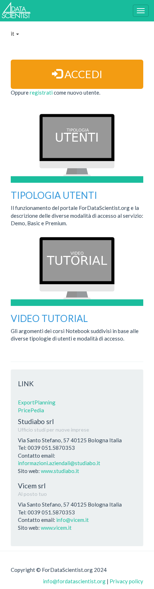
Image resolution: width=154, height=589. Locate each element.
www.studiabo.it (60, 471)
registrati (42, 92)
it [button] (13, 33)
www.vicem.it (56, 527)
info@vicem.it (72, 520)
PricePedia (31, 410)
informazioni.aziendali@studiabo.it (59, 463)
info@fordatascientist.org (74, 581)
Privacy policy (126, 581)
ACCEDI (82, 74)
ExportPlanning (37, 402)
